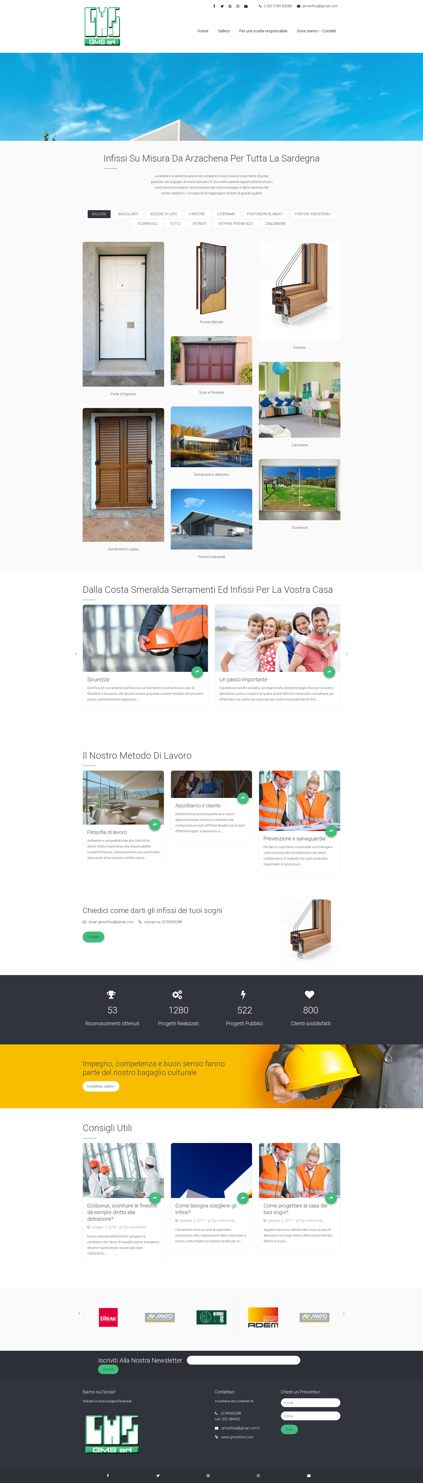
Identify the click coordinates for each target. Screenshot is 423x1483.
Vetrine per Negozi (236, 224)
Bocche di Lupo (163, 214)
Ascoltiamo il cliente (198, 806)
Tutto (175, 224)
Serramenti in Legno (123, 549)
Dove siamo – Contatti (316, 31)
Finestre (197, 214)
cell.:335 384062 (227, 1419)
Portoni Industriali (313, 214)
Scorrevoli (147, 224)
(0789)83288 (172, 922)
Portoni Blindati (211, 322)
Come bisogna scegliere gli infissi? (206, 1209)
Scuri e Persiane (211, 392)
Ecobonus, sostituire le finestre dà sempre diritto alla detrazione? (122, 1212)
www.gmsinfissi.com (237, 1437)
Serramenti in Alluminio (211, 474)
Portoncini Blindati (265, 214)
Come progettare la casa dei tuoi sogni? (295, 1209)
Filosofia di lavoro (107, 832)
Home (203, 31)
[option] (106, 657)
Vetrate (199, 224)
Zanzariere (275, 224)
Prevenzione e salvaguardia (294, 839)
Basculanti (128, 214)
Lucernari (226, 214)
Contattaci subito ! (101, 1086)
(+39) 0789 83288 (278, 6)
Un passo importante (72, 679)
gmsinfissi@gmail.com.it (241, 1428)
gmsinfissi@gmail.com (320, 6)
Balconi (99, 214)
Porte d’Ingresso (123, 394)
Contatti (93, 937)
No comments (135, 1227)
